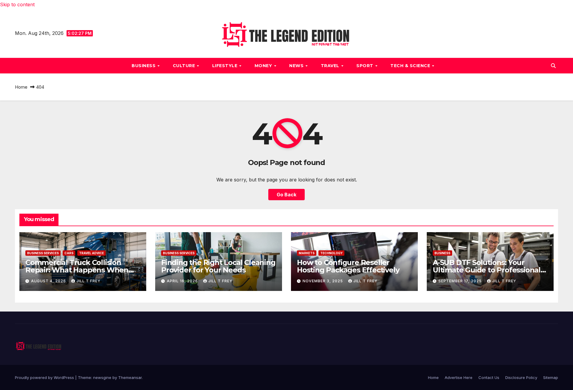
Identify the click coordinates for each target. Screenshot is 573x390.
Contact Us (488, 377)
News (297, 65)
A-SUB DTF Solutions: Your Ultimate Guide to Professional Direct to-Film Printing (486, 270)
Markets (307, 253)
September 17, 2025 (460, 281)
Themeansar (130, 377)
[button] (553, 66)
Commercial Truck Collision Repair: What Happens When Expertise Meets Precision (76, 270)
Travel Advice (91, 253)
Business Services (43, 253)
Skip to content (17, 4)
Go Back (286, 195)
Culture (184, 65)
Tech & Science (411, 65)
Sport (365, 65)
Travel (331, 65)
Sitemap (550, 377)
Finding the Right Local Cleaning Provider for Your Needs (218, 266)
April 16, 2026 (183, 281)
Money (264, 65)
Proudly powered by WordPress (45, 377)
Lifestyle (225, 65)
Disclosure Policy (521, 377)
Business (144, 65)
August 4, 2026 (49, 281)
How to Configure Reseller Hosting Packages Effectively (348, 266)
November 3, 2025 (323, 281)
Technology (331, 253)
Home (21, 87)
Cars (68, 253)
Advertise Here (458, 377)
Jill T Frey (88, 281)
